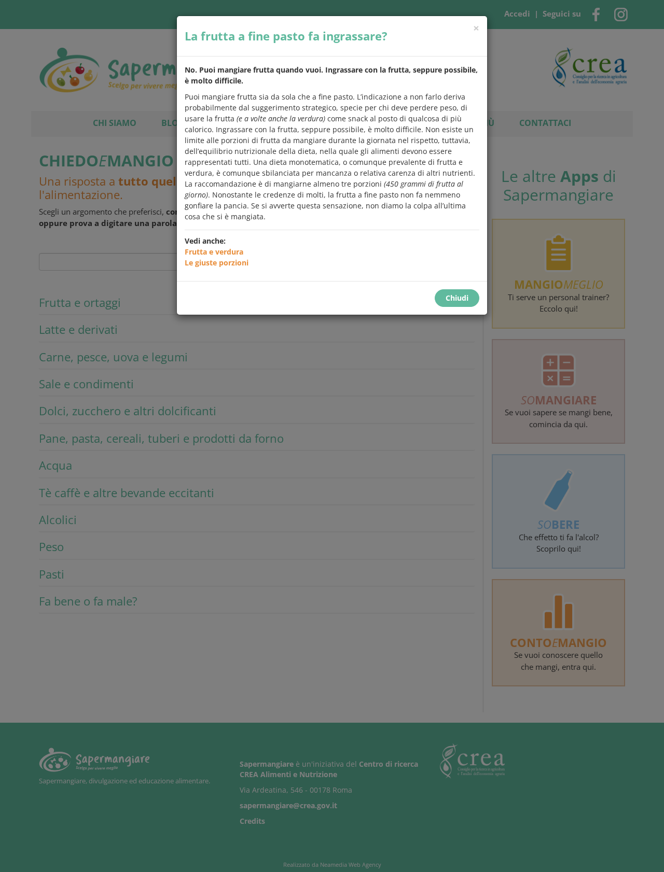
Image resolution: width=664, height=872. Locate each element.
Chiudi (457, 298)
